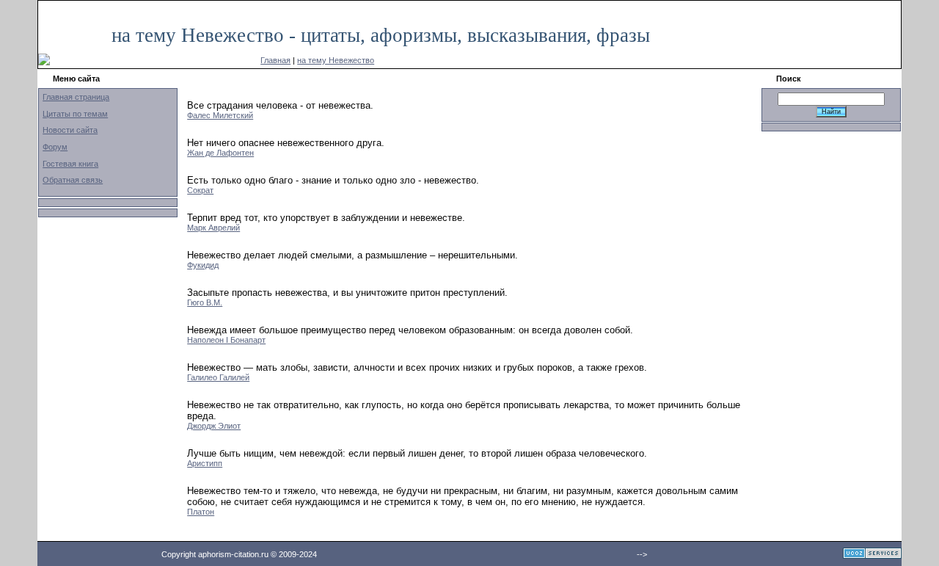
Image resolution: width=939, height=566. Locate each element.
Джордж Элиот (214, 425)
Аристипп (204, 463)
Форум (55, 146)
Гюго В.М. (204, 302)
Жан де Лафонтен (220, 152)
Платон (200, 511)
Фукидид (203, 265)
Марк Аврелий (213, 227)
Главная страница (76, 96)
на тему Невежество (335, 60)
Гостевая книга (70, 163)
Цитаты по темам (75, 113)
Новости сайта (70, 130)
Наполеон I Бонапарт (226, 339)
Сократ (200, 190)
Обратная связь (73, 179)
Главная (275, 60)
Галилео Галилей (218, 377)
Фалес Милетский (220, 115)
